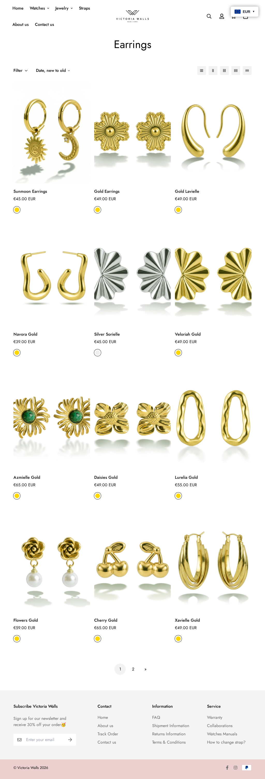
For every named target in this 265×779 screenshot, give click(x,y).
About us (20, 24)
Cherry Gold (105, 620)
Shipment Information (170, 726)
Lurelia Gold (186, 477)
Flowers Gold (25, 620)
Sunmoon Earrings (30, 191)
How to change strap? (226, 742)
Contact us (44, 24)
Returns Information (169, 734)
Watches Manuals (222, 734)
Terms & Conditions (169, 742)
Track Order (108, 734)
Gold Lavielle (187, 191)
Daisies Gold (105, 477)
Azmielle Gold (26, 477)
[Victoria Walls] (132, 16)
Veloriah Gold (188, 334)
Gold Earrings (107, 191)
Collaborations (219, 726)
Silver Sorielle (107, 334)
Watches (37, 8)
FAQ (156, 717)
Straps (84, 8)
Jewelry (62, 8)
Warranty (214, 717)
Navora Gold (25, 334)
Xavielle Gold (187, 620)
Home (18, 8)
